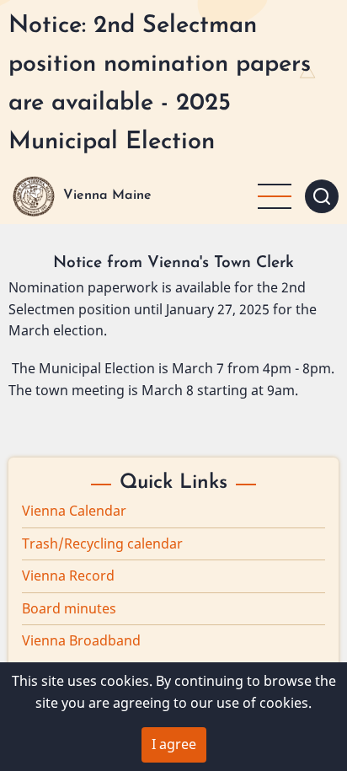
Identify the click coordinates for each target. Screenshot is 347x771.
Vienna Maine (107, 195)
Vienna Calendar (74, 510)
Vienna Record (68, 575)
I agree (174, 744)
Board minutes (69, 608)
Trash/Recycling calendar (102, 543)
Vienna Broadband (81, 640)
